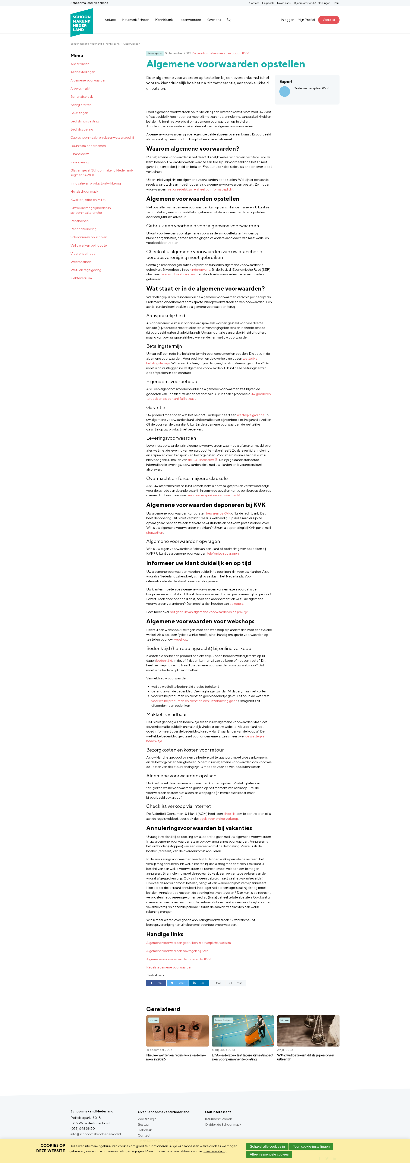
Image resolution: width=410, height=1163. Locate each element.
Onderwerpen (131, 43)
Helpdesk (268, 2)
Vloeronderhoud (82, 253)
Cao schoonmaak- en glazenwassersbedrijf (102, 137)
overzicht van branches (178, 274)
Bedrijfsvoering (81, 129)
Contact (254, 2)
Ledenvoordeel (190, 20)
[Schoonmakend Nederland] (81, 20)
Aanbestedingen (82, 72)
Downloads (284, 2)
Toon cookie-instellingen (311, 1146)
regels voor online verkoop (218, 819)
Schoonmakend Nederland (86, 43)
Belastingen (79, 113)
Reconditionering (83, 229)
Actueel (110, 20)
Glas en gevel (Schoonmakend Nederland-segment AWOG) (101, 172)
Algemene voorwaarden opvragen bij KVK (177, 951)
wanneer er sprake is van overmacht (213, 495)
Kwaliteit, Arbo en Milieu (88, 200)
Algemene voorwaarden (88, 80)
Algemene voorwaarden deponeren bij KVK (178, 959)
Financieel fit (79, 154)
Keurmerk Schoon (135, 20)
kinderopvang (200, 269)
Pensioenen (79, 221)
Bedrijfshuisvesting (84, 121)
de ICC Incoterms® (203, 460)
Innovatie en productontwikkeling (95, 183)
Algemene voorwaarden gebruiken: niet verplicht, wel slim (188, 943)
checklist (230, 814)
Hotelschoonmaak (84, 191)
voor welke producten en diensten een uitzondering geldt (194, 701)
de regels (236, 604)
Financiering (79, 162)
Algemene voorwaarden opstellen (225, 64)
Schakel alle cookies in (267, 1146)
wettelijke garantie (250, 415)
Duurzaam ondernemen (88, 146)
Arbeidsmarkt (80, 88)
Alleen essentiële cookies (269, 1154)
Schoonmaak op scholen (88, 237)
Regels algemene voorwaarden (169, 967)
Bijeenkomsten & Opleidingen (312, 2)
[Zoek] (229, 20)
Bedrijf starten (81, 105)
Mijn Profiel (306, 20)
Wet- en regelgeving (85, 270)
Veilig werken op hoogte (88, 245)
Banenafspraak (81, 96)
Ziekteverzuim (81, 278)
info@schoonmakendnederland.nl (95, 1134)
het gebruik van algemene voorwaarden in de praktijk (209, 612)
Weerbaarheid (81, 262)
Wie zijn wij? (147, 1119)
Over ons (214, 20)
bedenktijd (164, 661)
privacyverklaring (215, 1151)
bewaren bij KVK (218, 513)
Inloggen (287, 20)
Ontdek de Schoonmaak (223, 1124)
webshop (180, 639)
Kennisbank (164, 20)
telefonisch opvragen (223, 553)
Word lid (329, 20)
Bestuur (144, 1124)
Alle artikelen (79, 64)
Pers (337, 2)
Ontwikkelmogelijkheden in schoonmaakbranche (90, 210)
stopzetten (154, 533)
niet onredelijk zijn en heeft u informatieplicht (200, 189)
